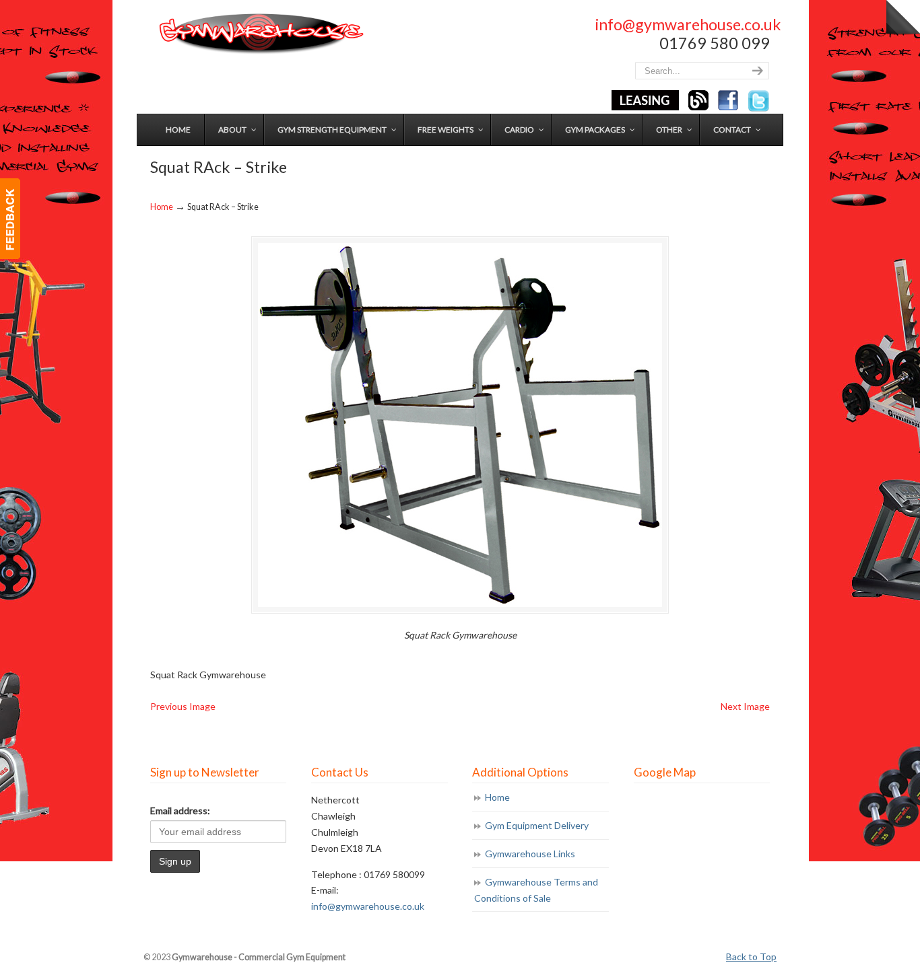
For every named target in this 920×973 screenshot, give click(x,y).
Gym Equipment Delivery (537, 825)
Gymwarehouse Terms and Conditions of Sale (536, 890)
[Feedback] (10, 218)
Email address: (180, 810)
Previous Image (183, 706)
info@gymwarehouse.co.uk (688, 24)
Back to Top (751, 956)
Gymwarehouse (260, 34)
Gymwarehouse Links (530, 853)
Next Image (745, 706)
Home (161, 207)
